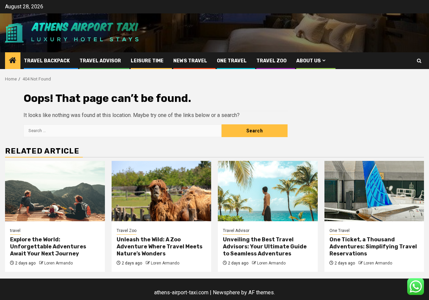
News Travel (190, 61)
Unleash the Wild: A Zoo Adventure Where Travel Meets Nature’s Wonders (159, 246)
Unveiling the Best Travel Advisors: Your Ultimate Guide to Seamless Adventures (265, 246)
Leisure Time (147, 61)
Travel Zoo (271, 61)
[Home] (12, 61)
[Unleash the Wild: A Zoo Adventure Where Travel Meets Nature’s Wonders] (161, 191)
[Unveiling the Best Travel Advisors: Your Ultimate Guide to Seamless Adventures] (268, 191)
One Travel (232, 61)
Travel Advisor (100, 61)
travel (15, 230)
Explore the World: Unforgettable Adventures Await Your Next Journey (48, 246)
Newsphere (226, 292)
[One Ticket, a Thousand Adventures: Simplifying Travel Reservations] (374, 191)
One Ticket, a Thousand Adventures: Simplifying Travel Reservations (373, 246)
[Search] (419, 60)
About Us (308, 61)
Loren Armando (58, 263)
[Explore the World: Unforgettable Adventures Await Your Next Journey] (55, 191)
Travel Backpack (47, 61)
